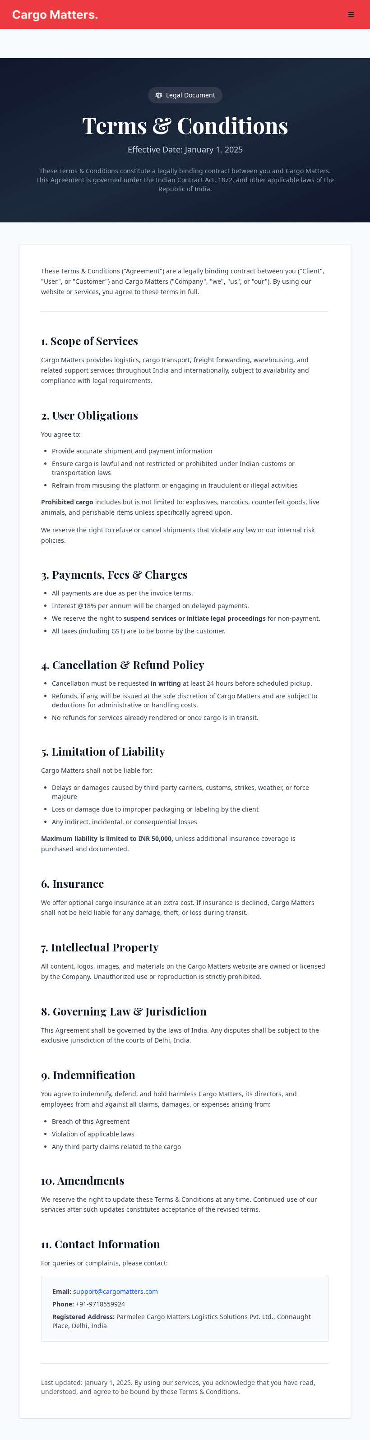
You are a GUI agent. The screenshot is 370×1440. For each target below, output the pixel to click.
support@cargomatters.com (115, 1291)
